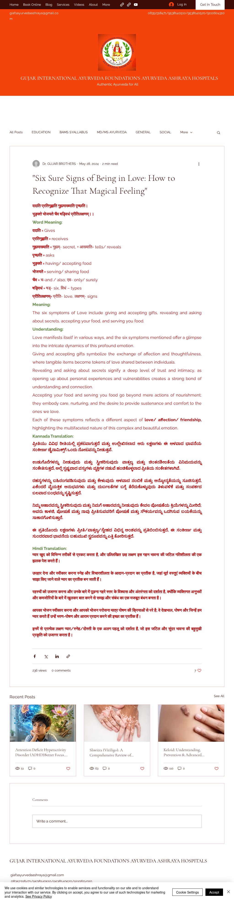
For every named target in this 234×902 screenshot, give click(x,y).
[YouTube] (135, 4)
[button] (218, 132)
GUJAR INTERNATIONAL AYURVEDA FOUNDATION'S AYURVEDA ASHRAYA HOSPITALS (119, 78)
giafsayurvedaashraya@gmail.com (37, 875)
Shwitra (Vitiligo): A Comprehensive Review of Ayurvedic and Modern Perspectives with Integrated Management (112, 752)
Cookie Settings (187, 892)
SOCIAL (165, 132)
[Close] (228, 892)
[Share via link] (68, 656)
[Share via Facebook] (34, 656)
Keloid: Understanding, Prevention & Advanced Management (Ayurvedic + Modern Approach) (184, 752)
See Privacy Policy (38, 896)
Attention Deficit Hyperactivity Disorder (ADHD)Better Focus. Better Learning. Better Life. (40, 752)
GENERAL (143, 132)
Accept (214, 892)
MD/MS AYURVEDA (112, 132)
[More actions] (199, 163)
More (184, 132)
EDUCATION (41, 132)
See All (219, 696)
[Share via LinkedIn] (57, 656)
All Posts (16, 132)
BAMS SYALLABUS (74, 132)
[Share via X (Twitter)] (46, 656)
